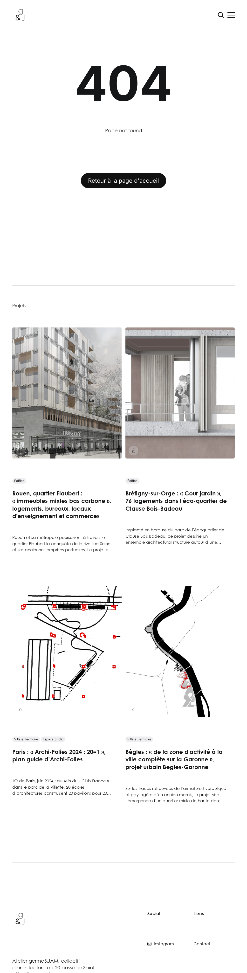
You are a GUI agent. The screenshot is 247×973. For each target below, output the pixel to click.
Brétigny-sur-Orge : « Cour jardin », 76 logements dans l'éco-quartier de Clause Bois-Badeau (176, 501)
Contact (201, 943)
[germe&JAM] (20, 450)
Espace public (53, 739)
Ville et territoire (26, 739)
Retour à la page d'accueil (123, 180)
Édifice (19, 481)
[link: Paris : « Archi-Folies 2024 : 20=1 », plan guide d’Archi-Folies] (67, 715)
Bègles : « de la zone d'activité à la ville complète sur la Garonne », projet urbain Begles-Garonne (174, 759)
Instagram (164, 943)
